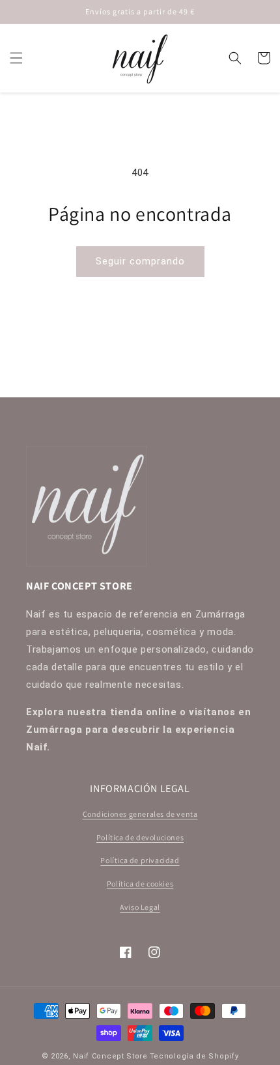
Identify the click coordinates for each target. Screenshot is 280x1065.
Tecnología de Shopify (194, 1056)
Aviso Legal (140, 907)
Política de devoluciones (140, 837)
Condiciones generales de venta (140, 814)
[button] (16, 58)
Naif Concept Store (110, 1056)
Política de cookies (140, 883)
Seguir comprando (140, 261)
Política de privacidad (139, 860)
